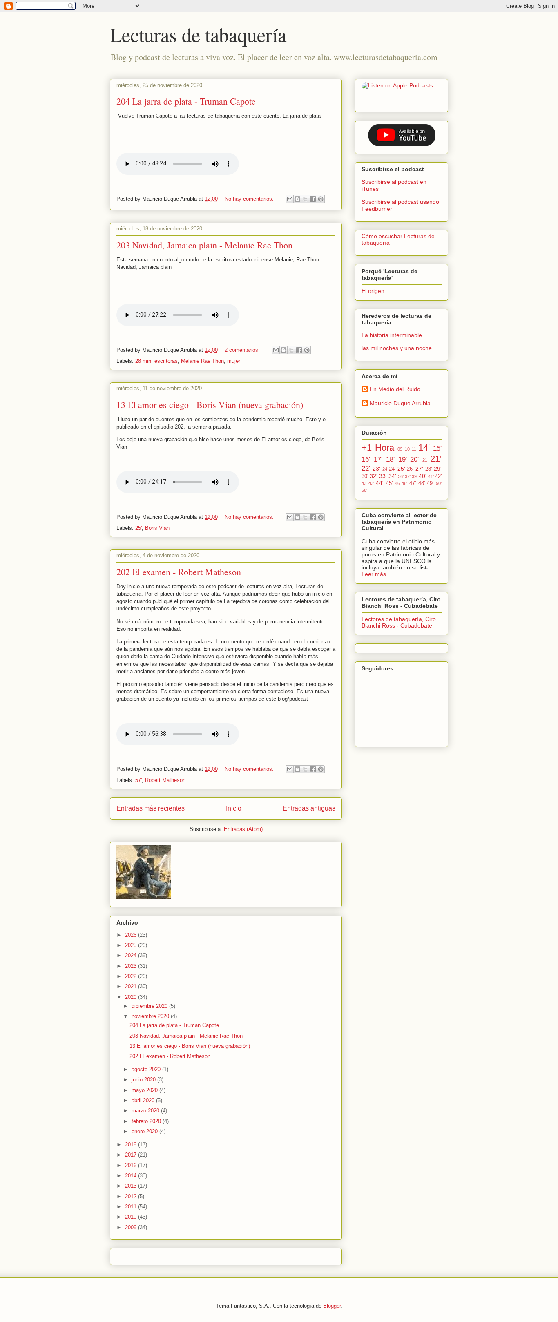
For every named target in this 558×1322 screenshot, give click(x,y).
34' (392, 476)
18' (390, 459)
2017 (131, 1155)
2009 (131, 1227)
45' (389, 483)
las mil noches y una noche (397, 348)
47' (412, 483)
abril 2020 (144, 1100)
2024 (131, 955)
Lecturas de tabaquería (198, 34)
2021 (131, 986)
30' (365, 476)
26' (410, 469)
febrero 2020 (147, 1121)
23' (376, 468)
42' (438, 476)
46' (404, 483)
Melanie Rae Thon (202, 361)
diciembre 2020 (150, 1006)
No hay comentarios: (250, 199)
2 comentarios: (243, 350)
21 (424, 460)
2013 (131, 1186)
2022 (131, 976)
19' (402, 459)
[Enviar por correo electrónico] (290, 199)
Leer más (374, 574)
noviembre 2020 (151, 1016)
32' (373, 476)
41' (431, 476)
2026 (131, 935)
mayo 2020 (145, 1090)
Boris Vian (157, 528)
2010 (131, 1217)
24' (392, 469)
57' (138, 780)
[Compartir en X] (305, 199)
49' (430, 483)
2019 (131, 1144)
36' (401, 476)
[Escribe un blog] (297, 199)
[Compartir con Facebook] (313, 199)
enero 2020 (145, 1131)
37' (408, 476)
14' (424, 447)
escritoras (166, 361)
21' (436, 458)
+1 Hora (378, 447)
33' (383, 476)
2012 (131, 1196)
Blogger (332, 1306)
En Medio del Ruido (395, 389)
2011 (131, 1207)
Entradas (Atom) (243, 829)
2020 (131, 997)
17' (378, 459)
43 (364, 483)
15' (437, 448)
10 (407, 449)
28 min (143, 361)
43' (371, 483)
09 (399, 449)
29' (438, 468)
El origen (373, 291)
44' (380, 483)
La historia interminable (392, 335)
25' (138, 528)
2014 (131, 1175)
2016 (131, 1165)
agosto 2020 (147, 1069)
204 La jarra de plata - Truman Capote (186, 101)
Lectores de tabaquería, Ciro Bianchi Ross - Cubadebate (399, 622)
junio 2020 (144, 1079)
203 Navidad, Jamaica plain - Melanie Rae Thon (204, 245)
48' (421, 483)
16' (366, 459)
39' (414, 476)
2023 (131, 966)
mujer (233, 361)
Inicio (233, 808)
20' (414, 459)
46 (397, 483)
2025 (131, 945)
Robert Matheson (165, 780)
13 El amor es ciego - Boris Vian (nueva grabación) (209, 405)
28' (428, 469)
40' (422, 476)
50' (439, 483)
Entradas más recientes (150, 808)
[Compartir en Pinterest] (321, 199)
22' (366, 468)
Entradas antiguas (309, 808)
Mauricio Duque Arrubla (400, 403)
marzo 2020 (146, 1111)
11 (414, 449)
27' (419, 468)
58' (364, 490)
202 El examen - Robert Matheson (178, 572)
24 (384, 469)
